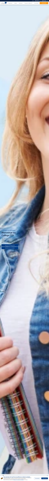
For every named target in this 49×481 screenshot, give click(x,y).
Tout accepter (44, 478)
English (33, 0)
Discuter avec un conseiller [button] (10, 248)
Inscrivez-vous (44, 0)
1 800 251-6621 (37, 0)
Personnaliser (37, 478)
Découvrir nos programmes (10, 245)
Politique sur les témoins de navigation (18, 479)
